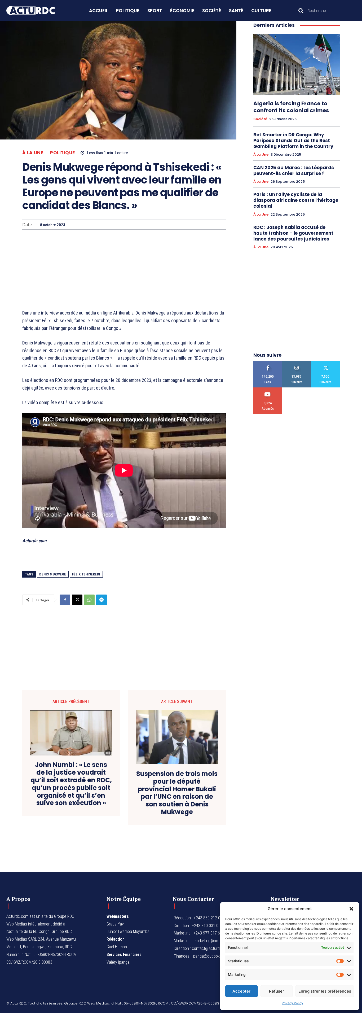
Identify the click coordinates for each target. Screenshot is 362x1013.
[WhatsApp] (89, 600)
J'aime (267, 363)
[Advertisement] (124, 269)
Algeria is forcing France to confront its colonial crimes (291, 107)
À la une (32, 153)
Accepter (241, 991)
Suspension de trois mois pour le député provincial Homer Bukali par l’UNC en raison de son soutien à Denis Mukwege (177, 793)
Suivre (297, 363)
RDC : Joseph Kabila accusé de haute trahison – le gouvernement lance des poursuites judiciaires (293, 233)
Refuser (276, 991)
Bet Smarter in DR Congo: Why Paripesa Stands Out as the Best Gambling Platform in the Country (293, 141)
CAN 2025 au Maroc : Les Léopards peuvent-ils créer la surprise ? (293, 170)
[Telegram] (101, 600)
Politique (62, 153)
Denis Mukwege (52, 574)
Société (260, 119)
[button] (351, 908)
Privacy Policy (292, 1003)
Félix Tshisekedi (86, 574)
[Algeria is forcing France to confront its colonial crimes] (296, 64)
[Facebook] (65, 600)
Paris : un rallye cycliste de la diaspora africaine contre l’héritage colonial (295, 200)
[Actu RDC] (36, 10)
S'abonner (268, 389)
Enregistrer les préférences (324, 991)
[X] (77, 600)
